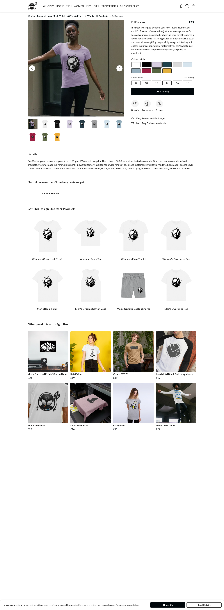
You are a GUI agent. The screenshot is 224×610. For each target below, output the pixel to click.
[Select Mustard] (167, 70)
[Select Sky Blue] (187, 64)
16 (177, 82)
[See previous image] (32, 68)
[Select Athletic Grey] (177, 64)
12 (156, 82)
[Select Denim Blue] (167, 64)
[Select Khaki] (156, 70)
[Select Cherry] (146, 70)
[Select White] (135, 64)
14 (167, 82)
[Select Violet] (156, 64)
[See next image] (119, 68)
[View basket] (193, 6)
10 (146, 82)
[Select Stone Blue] (135, 70)
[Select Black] (146, 64)
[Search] (187, 6)
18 (187, 82)
